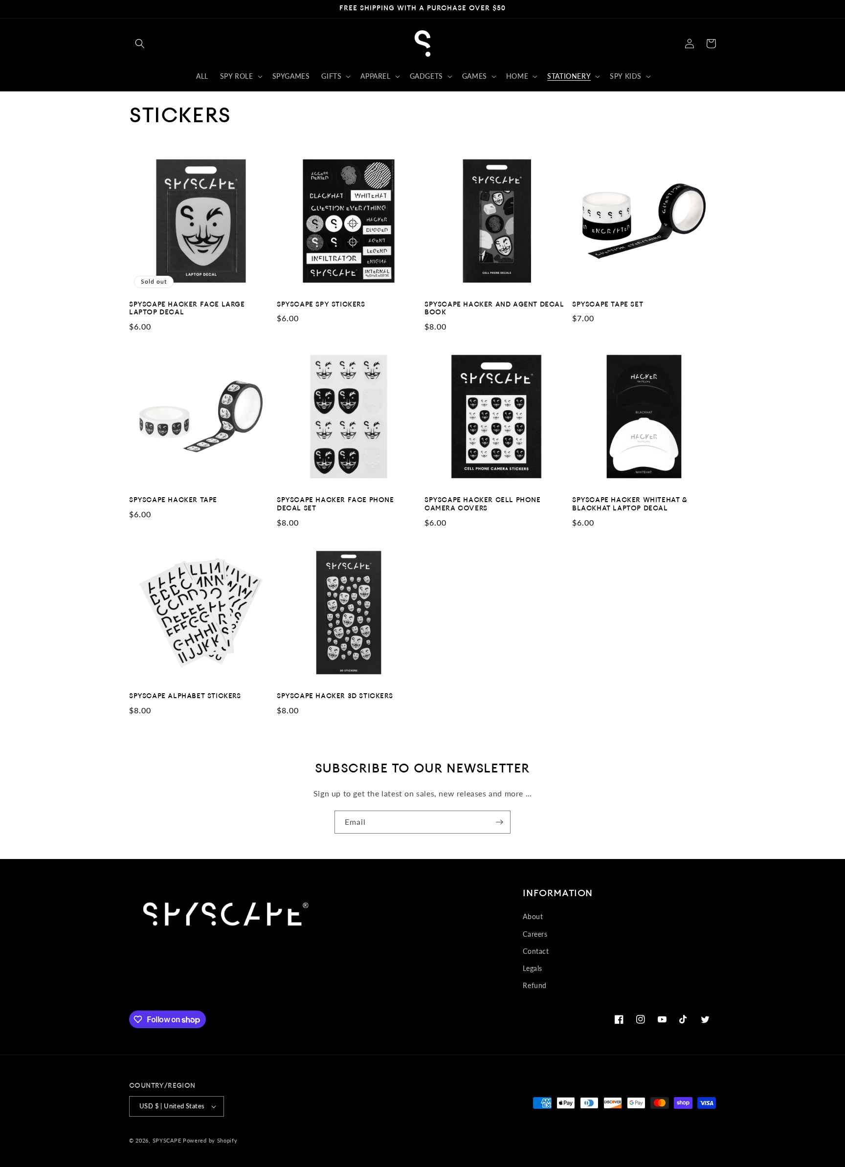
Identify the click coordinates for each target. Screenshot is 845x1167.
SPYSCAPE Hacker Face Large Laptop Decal (187, 309)
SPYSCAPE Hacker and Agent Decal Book (494, 309)
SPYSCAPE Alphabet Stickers (185, 696)
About (533, 916)
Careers (535, 934)
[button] (140, 43)
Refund (535, 985)
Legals (532, 968)
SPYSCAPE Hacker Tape (173, 500)
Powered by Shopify (210, 1140)
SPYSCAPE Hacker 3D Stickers (335, 696)
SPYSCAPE (167, 1140)
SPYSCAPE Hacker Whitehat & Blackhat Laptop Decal (630, 504)
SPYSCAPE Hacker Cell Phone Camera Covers (482, 504)
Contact (536, 951)
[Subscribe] (499, 822)
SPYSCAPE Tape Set (607, 305)
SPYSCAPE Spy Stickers (321, 305)
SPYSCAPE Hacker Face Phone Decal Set (335, 504)
